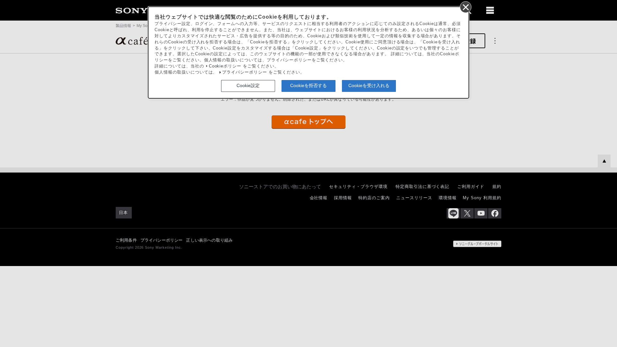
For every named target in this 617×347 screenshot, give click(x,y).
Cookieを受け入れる (368, 85)
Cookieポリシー (225, 66)
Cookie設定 (248, 85)
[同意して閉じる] (465, 6)
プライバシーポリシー (244, 72)
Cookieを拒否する (308, 85)
